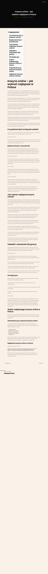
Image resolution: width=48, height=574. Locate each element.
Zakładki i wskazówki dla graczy (14, 52)
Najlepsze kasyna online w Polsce (16, 75)
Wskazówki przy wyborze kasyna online (15, 69)
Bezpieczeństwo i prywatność (15, 41)
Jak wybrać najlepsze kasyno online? (15, 46)
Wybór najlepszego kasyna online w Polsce (15, 62)
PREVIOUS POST (7, 363)
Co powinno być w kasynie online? (16, 36)
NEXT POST (41, 363)
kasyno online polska (15, 90)
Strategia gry (14, 57)
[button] (1, 558)
